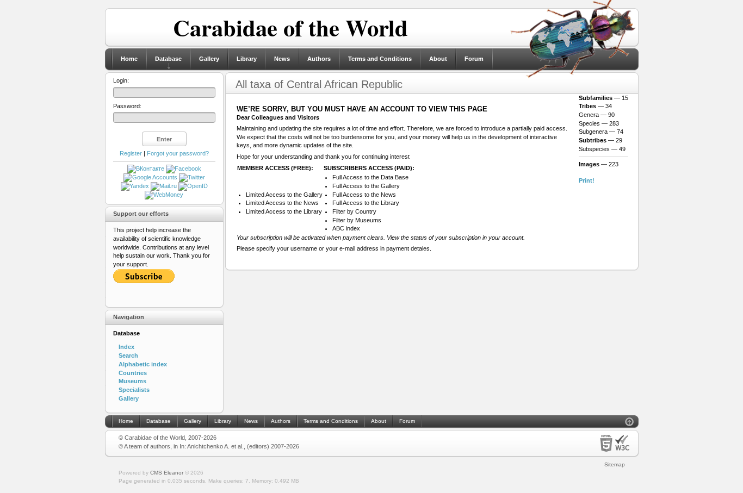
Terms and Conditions (380, 58)
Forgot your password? (178, 153)
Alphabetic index (143, 364)
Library (247, 58)
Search (128, 355)
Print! (587, 180)
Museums (132, 381)
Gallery (209, 58)
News (282, 58)
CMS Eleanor (166, 473)
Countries (133, 373)
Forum (474, 58)
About (438, 58)
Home (129, 58)
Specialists (134, 389)
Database (168, 58)
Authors (319, 58)
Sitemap (614, 464)
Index (126, 347)
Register (131, 153)
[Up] (629, 423)
